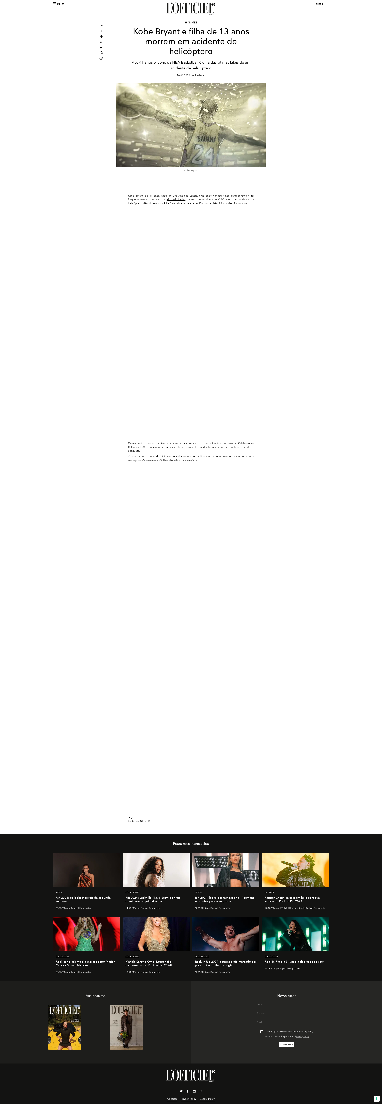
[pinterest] (101, 37)
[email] (101, 26)
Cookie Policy (207, 1098)
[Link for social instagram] (194, 1091)
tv (149, 821)
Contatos (172, 1098)
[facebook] (101, 31)
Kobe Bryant (135, 195)
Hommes (191, 22)
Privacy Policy (302, 1036)
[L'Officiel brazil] (191, 8)
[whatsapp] (101, 53)
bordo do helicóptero (209, 443)
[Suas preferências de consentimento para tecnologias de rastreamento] (377, 1099)
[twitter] (101, 48)
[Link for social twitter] (181, 1091)
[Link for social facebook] (187, 1091)
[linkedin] (101, 42)
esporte (141, 821)
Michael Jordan (176, 199)
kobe (131, 821)
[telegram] (101, 59)
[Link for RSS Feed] (200, 1091)
